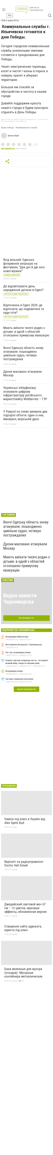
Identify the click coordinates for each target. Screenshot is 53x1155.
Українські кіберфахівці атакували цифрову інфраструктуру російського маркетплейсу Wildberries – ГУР (25, 393)
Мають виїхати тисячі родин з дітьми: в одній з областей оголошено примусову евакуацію (26, 331)
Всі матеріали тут (26, 618)
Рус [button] (9, 15)
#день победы (7, 127)
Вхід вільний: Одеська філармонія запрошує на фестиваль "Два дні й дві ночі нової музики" (24, 265)
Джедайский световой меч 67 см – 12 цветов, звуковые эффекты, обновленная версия (25, 908)
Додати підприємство (26, 689)
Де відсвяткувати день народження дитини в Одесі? (23, 288)
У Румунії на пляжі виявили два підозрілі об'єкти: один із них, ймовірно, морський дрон (25, 415)
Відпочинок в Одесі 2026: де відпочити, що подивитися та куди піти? (23, 309)
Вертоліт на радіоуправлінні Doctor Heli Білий (23, 863)
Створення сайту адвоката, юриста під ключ (23, 928)
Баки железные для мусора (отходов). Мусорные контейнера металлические (23, 972)
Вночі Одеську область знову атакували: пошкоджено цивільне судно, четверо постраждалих (23, 353)
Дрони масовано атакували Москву (22, 373)
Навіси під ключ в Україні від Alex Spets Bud (24, 821)
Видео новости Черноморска (20, 598)
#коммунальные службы (26, 127)
